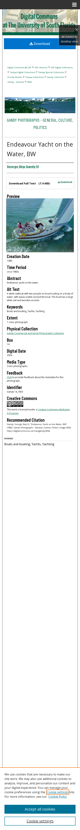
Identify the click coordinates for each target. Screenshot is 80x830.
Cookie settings (57, 792)
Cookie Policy (57, 797)
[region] (40, 798)
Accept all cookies (40, 809)
